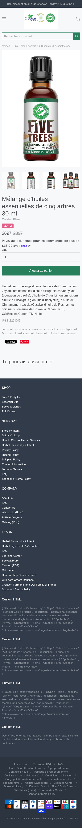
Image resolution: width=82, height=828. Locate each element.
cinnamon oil (22, 329)
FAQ (4, 474)
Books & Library (11, 406)
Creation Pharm (12, 219)
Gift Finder (8, 570)
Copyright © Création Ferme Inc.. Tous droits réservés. (38, 779)
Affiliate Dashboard (36, 782)
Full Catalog (9, 411)
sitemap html (11, 782)
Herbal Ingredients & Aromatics (20, 546)
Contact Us (8, 507)
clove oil (37, 329)
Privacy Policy (10, 449)
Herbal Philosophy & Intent (18, 444)
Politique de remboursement (51, 771)
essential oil (51, 329)
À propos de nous (58, 768)
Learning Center (12, 555)
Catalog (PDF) (10, 522)
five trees (7, 333)
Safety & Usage (11, 435)
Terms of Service (12, 469)
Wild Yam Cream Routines (18, 579)
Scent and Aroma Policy (16, 478)
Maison (6, 46)
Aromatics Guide (52, 790)
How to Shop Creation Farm (25, 768)
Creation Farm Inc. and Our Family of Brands (29, 584)
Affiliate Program (12, 517)
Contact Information (14, 464)
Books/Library (10, 560)
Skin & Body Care (12, 397)
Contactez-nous (18, 771)
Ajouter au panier (41, 270)
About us (7, 497)
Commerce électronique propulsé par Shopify (54, 818)
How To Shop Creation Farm (19, 575)
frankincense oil (24, 333)
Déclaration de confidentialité (21, 775)
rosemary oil (68, 333)
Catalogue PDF (42, 764)
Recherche (20, 764)
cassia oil (7, 329)
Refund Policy (10, 454)
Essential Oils (10, 401)
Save (25, 341)
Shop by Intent (10, 430)
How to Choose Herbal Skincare (21, 440)
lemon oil (41, 333)
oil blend (54, 333)
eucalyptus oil (68, 329)
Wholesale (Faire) (12, 512)
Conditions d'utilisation (58, 775)
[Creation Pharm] (41, 19)
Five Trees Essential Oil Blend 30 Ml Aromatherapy (42, 46)
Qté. (4, 249)
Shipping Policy (11, 459)
